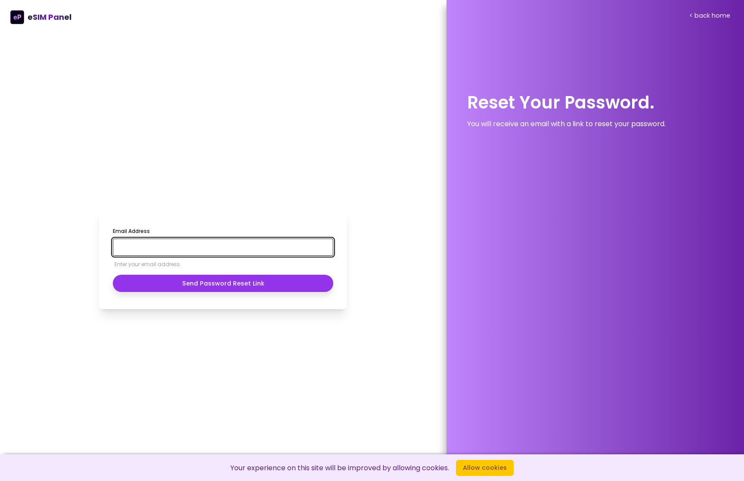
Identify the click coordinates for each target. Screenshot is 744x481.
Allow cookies (485, 467)
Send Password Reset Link (223, 283)
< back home (709, 15)
